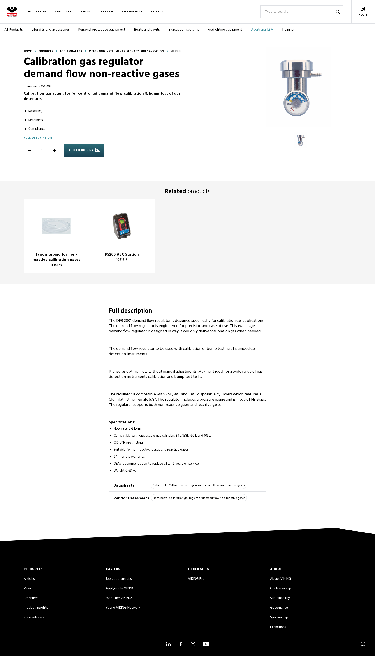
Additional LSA (262, 30)
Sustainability (280, 598)
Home (28, 51)
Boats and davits (147, 30)
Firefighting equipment (225, 30)
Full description (38, 137)
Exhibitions (278, 627)
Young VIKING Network (123, 608)
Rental (86, 11)
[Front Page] (12, 11)
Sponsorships (280, 617)
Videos (29, 588)
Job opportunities (119, 579)
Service (107, 11)
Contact (158, 11)
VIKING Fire (196, 579)
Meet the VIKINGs (119, 598)
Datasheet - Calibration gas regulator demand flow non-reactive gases (199, 485)
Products (63, 11)
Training (288, 30)
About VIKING (280, 579)
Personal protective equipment (101, 30)
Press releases (34, 617)
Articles (29, 579)
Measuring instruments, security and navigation (126, 51)
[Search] (338, 12)
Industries (37, 11)
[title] (56, 236)
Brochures (31, 598)
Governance (279, 608)
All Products (13, 30)
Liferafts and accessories (51, 30)
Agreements (132, 11)
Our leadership (280, 588)
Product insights (36, 608)
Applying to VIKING (120, 588)
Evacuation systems (184, 30)
